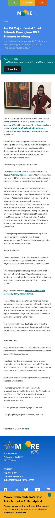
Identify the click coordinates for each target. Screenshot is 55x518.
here (27, 429)
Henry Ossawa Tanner (23, 294)
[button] (14, 3)
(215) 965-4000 (10, 460)
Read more (21, 512)
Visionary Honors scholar (21, 175)
